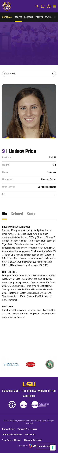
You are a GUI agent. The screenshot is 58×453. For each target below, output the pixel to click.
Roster (18, 17)
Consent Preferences (27, 429)
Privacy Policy (8, 429)
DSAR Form (30, 434)
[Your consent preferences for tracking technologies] (53, 448)
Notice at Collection (33, 440)
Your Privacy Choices (11, 440)
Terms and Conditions (12, 434)
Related (17, 214)
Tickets (39, 17)
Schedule (28, 17)
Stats (48, 17)
